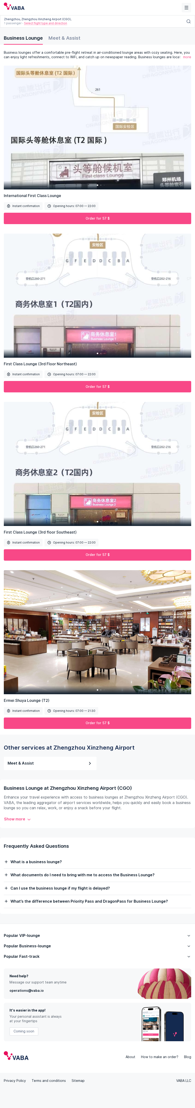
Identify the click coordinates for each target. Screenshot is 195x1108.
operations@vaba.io (27, 990)
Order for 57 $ (98, 218)
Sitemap (78, 1081)
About (130, 1057)
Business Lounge (23, 38)
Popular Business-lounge (27, 946)
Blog (187, 1057)
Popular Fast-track (21, 956)
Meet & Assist (64, 38)
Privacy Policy (15, 1081)
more (187, 57)
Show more (14, 819)
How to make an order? (159, 1057)
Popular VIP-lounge (22, 935)
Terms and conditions (49, 1081)
